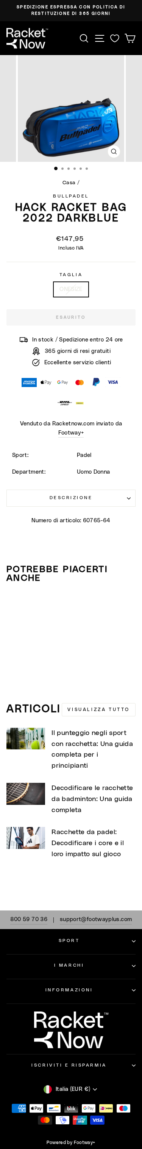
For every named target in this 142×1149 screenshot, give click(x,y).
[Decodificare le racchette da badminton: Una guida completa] (25, 794)
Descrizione (71, 498)
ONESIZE (71, 289)
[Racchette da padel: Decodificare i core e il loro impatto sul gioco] (25, 838)
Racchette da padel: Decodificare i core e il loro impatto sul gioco (87, 843)
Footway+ (71, 433)
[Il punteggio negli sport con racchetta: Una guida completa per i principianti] (25, 739)
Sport (69, 941)
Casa (68, 182)
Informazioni (69, 990)
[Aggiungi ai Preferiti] (15, 603)
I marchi (69, 965)
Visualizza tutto (98, 709)
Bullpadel (71, 196)
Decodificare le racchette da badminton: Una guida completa (92, 799)
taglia (71, 275)
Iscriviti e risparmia (68, 1065)
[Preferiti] (115, 38)
